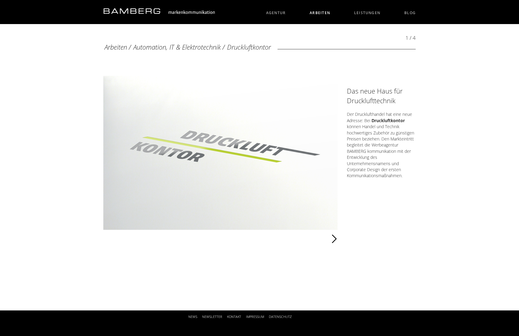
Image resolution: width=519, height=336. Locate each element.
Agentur (276, 12)
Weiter (231, 239)
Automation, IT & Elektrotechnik (177, 47)
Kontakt (234, 316)
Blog (410, 12)
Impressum (255, 316)
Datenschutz (280, 316)
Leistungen (367, 12)
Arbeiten (320, 12)
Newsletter (212, 316)
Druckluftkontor (249, 47)
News (192, 316)
